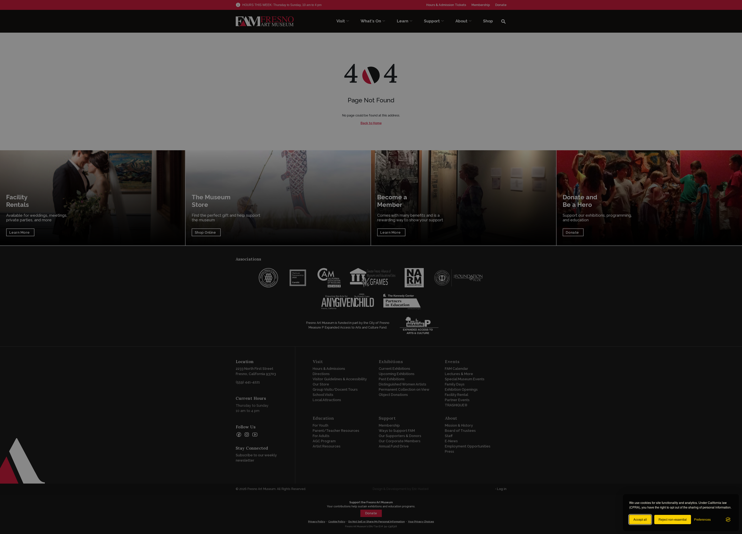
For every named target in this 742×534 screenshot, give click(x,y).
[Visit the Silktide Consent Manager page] (728, 519)
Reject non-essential (673, 519)
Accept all (640, 519)
